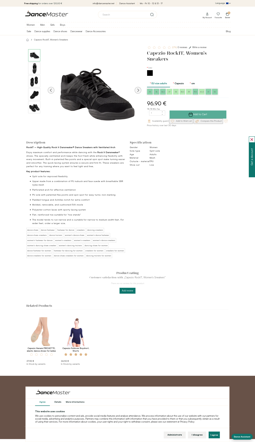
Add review (127, 290)
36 (156, 92)
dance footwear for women (39, 251)
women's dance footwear (98, 235)
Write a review (199, 47)
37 (169, 92)
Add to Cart (200, 114)
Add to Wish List (183, 121)
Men (42, 24)
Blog (228, 31)
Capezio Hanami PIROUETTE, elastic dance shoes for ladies (41, 349)
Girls (52, 24)
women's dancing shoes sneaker (41, 245)
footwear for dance (65, 230)
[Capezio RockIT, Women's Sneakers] (94, 94)
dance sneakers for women (39, 256)
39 (189, 92)
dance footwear (48, 230)
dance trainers (55, 235)
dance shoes (32, 230)
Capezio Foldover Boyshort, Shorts (75, 349)
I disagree (197, 434)
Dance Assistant (127, 3)
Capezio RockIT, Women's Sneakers (51, 39)
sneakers (81, 230)
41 (208, 92)
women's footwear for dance (40, 240)
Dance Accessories (96, 31)
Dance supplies (42, 31)
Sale (29, 31)
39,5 (195, 92)
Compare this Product (211, 121)
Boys (62, 24)
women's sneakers (63, 240)
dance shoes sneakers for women (69, 256)
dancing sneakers (95, 230)
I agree (214, 435)
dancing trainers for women (98, 256)
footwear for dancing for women (68, 251)
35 (150, 92)
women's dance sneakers (104, 240)
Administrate (174, 434)
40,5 (202, 92)
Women (31, 24)
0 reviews (180, 47)
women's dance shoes (74, 235)
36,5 (163, 92)
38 (176, 92)
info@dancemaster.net (103, 3)
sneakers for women (94, 251)
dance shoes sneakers (37, 235)
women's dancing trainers (70, 245)
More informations (75, 402)
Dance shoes (60, 31)
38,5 (182, 92)
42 (215, 92)
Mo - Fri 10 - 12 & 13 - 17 (151, 3)
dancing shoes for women (96, 245)
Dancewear (76, 31)
